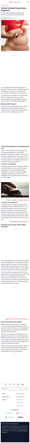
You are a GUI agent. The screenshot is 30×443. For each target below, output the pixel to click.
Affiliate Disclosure (20, 396)
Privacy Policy (19, 399)
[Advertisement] (15, 72)
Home (2, 5)
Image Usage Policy (20, 393)
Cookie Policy (19, 405)
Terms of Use (19, 402)
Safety (7, 5)
